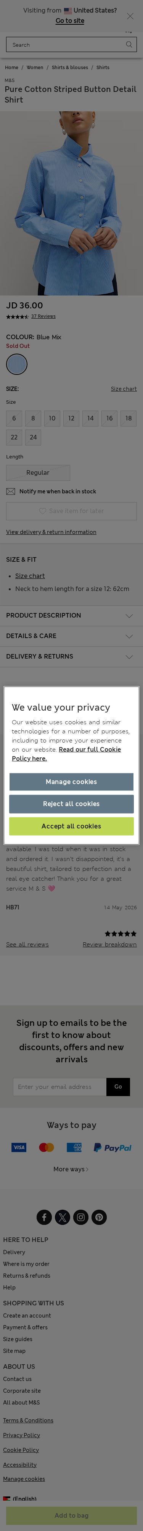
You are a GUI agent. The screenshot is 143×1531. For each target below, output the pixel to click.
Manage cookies (71, 782)
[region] (71, 765)
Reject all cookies (71, 804)
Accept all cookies (71, 826)
